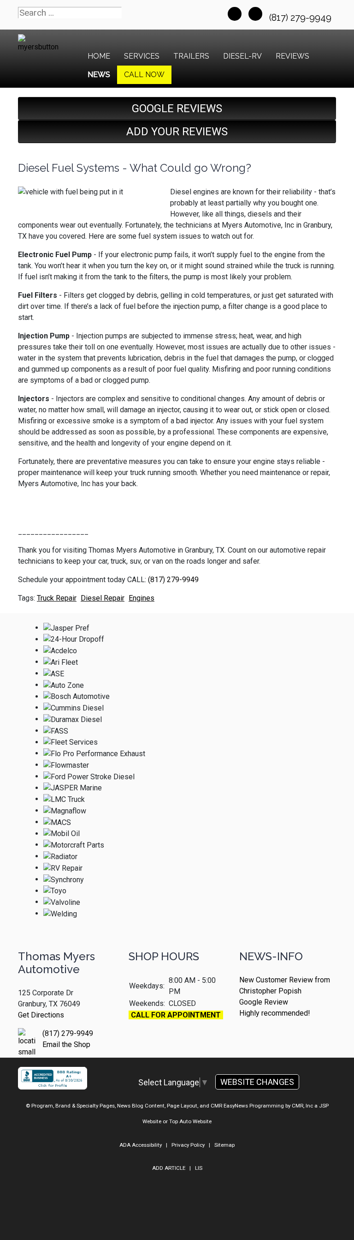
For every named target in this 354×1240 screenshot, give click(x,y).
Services (141, 56)
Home (99, 56)
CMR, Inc (302, 1105)
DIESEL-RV (242, 56)
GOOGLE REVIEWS (177, 108)
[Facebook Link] (235, 14)
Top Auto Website (190, 1121)
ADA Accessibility (140, 1145)
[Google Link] (255, 14)
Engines (141, 598)
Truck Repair (57, 598)
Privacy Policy (188, 1145)
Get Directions (41, 1015)
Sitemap (224, 1145)
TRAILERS (191, 56)
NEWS (99, 74)
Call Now (144, 74)
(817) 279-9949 (301, 17)
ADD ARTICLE (168, 1168)
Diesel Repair (102, 598)
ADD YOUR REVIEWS (177, 131)
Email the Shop (66, 1044)
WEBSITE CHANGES (257, 1082)
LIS (198, 1168)
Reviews (292, 56)
